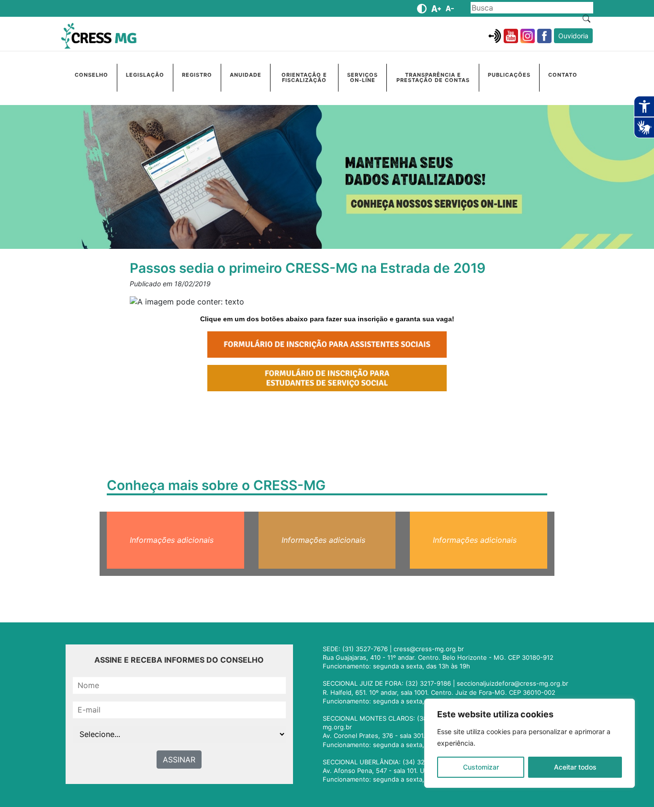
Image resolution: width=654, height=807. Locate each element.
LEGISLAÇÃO (145, 74)
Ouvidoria (573, 36)
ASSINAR (179, 759)
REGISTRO (197, 74)
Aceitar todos (575, 767)
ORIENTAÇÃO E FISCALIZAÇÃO (304, 77)
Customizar (481, 767)
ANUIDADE (245, 74)
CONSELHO (91, 74)
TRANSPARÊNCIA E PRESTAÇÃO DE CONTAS (433, 77)
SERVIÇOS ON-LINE (362, 77)
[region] (529, 743)
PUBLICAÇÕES (509, 74)
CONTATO (562, 74)
